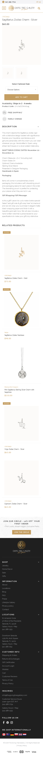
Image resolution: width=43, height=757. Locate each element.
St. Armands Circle (9, 618)
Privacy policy (8, 606)
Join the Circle (21, 532)
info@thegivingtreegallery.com (14, 695)
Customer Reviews (9, 676)
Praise (4, 599)
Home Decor (7, 569)
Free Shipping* (15, 113)
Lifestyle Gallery (8, 602)
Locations (6, 588)
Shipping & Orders (9, 655)
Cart (4, 673)
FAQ (4, 595)
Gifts (4, 576)
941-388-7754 (7, 647)
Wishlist (5, 669)
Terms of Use (7, 680)
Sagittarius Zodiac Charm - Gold (15, 278)
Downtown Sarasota (9, 636)
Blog (4, 592)
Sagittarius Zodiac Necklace (14, 335)
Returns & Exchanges (10, 659)
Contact (5, 609)
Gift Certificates (8, 662)
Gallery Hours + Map (9, 626)
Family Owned (15, 119)
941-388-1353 (7, 629)
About (4, 585)
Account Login (8, 666)
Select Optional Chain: (21, 84)
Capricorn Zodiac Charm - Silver (15, 504)
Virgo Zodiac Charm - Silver (14, 449)
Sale (4, 573)
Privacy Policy (7, 684)
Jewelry (5, 566)
